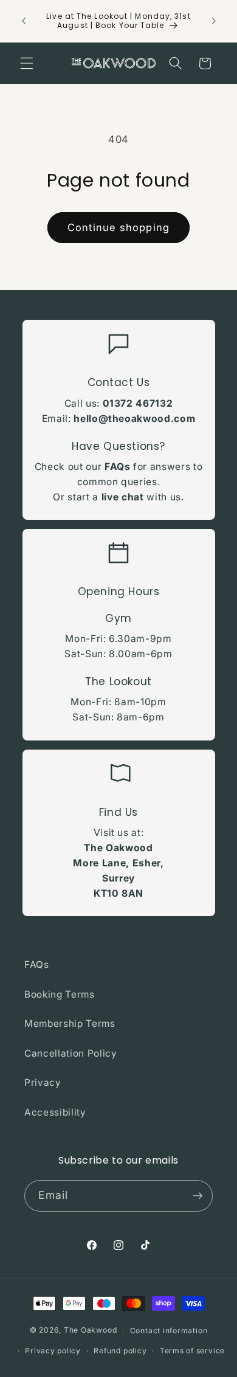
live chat (122, 497)
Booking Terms (59, 994)
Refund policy (120, 1350)
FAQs (118, 466)
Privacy (42, 1082)
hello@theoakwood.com (134, 418)
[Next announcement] (214, 20)
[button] (26, 63)
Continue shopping (118, 227)
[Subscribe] (197, 1196)
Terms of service (192, 1350)
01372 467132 (138, 403)
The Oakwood (90, 1330)
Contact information (169, 1330)
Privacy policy (53, 1350)
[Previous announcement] (23, 20)
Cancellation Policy (70, 1053)
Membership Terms (69, 1023)
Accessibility (55, 1112)
